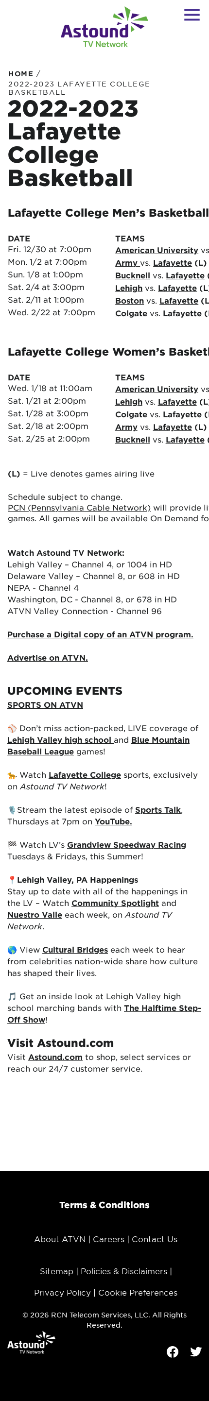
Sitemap (56, 1271)
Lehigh (128, 401)
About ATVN (60, 1239)
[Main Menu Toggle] (192, 14)
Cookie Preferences (137, 1292)
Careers (108, 1239)
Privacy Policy (62, 1292)
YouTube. (113, 821)
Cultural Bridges (75, 949)
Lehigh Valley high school (60, 739)
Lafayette (172, 262)
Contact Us (154, 1239)
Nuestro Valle (34, 914)
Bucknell (132, 275)
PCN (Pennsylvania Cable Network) (79, 507)
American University (156, 250)
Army (126, 426)
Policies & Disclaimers (124, 1271)
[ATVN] (104, 27)
